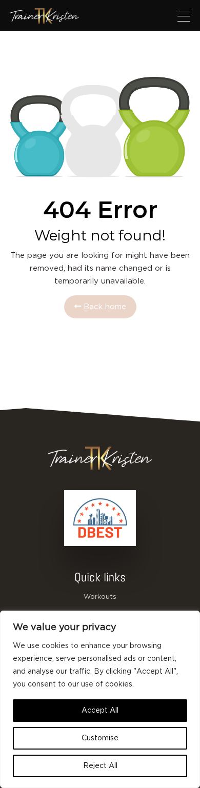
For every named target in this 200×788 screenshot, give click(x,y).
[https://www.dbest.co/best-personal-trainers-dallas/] (100, 518)
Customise (100, 738)
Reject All (100, 766)
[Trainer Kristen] (44, 16)
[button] (183, 16)
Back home (103, 307)
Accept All (100, 710)
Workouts (100, 597)
